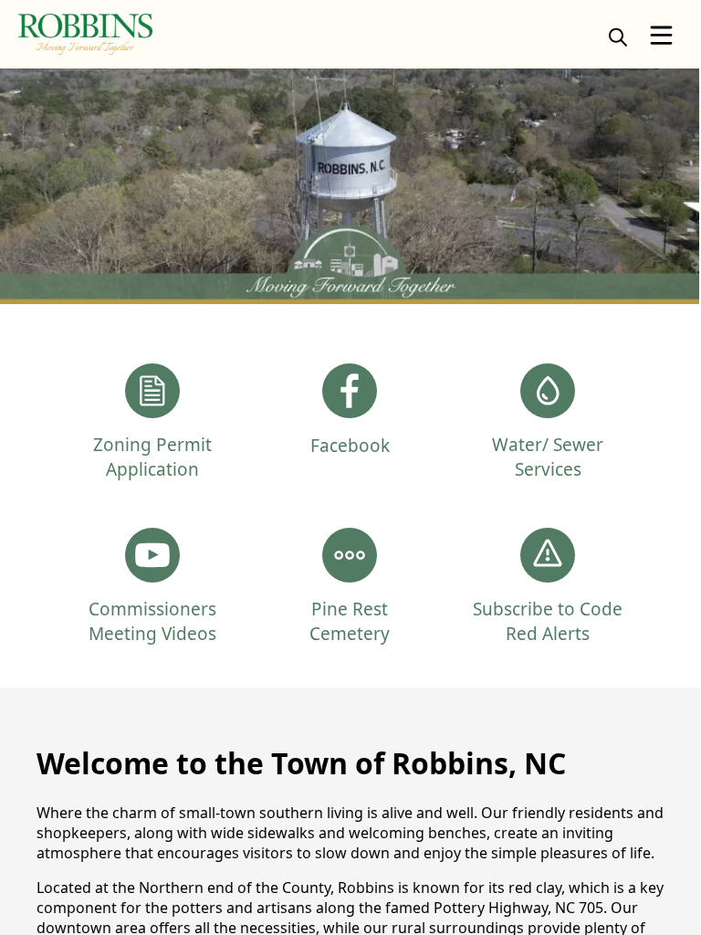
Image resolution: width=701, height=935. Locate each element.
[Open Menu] (661, 35)
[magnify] (618, 36)
